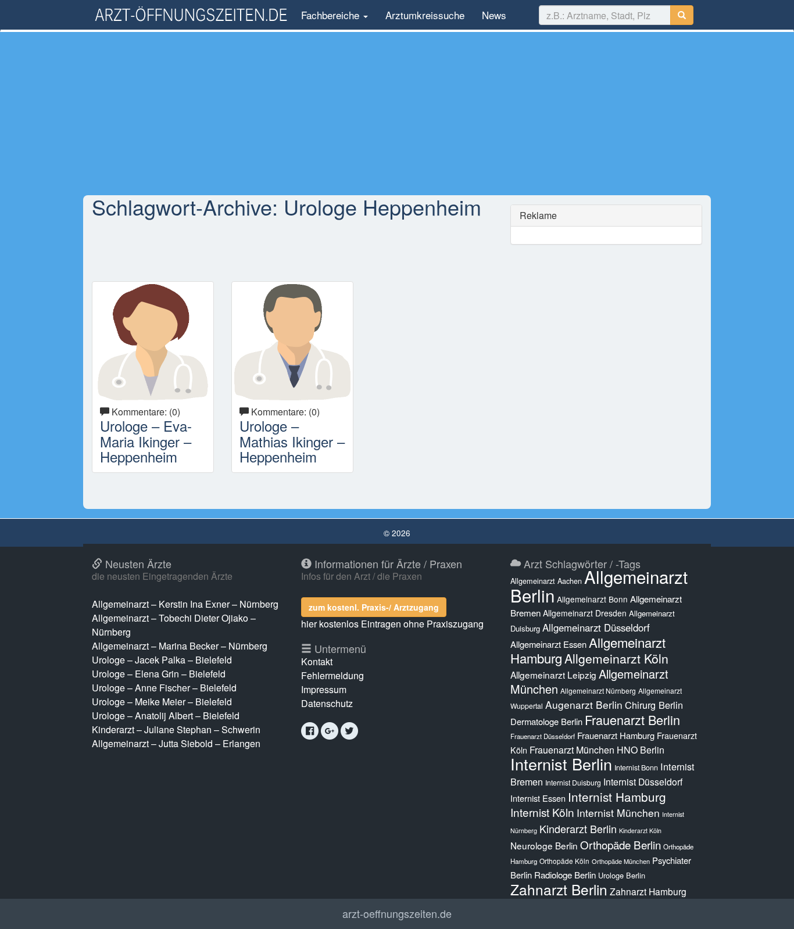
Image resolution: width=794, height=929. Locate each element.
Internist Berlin (561, 763)
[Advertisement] (397, 113)
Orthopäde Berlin (620, 844)
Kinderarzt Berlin (578, 828)
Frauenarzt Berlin (632, 720)
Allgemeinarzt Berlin (599, 585)
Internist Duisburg (573, 782)
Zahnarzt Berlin (558, 889)
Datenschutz (327, 703)
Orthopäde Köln (564, 861)
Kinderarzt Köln (640, 830)
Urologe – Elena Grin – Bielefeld (159, 673)
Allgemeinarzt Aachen (546, 581)
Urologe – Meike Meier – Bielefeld (162, 701)
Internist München (618, 812)
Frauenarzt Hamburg (615, 735)
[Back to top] (767, 908)
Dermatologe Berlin (546, 721)
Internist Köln (542, 812)
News (494, 15)
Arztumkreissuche (424, 15)
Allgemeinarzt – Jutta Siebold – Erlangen (176, 743)
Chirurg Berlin (654, 705)
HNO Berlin (640, 749)
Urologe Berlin (621, 875)
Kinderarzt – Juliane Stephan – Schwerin (176, 729)
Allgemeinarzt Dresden (585, 613)
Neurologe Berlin (544, 845)
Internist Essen (538, 798)
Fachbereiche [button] (330, 15)
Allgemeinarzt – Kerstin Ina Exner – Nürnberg (185, 604)
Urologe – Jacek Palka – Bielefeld (162, 659)
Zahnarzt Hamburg (648, 891)
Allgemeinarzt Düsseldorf (596, 627)
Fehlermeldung (332, 675)
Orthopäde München (621, 861)
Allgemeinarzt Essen (548, 644)
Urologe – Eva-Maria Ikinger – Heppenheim (146, 441)
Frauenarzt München (572, 749)
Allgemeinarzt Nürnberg (598, 690)
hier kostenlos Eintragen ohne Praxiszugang (392, 623)
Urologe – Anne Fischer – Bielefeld (164, 687)
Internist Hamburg (617, 796)
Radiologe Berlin (565, 875)
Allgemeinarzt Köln (616, 658)
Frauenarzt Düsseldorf (542, 736)
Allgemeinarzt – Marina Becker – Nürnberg (179, 645)
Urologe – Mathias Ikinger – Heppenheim (292, 441)
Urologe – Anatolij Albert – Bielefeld (165, 715)
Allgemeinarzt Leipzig (553, 674)
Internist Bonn (636, 767)
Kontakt (316, 661)
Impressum (323, 689)
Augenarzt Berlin (584, 704)
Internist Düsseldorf (642, 781)
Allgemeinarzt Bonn (592, 599)
